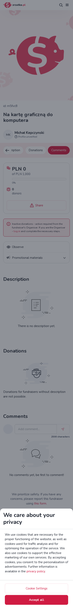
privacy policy (36, 571)
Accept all (36, 600)
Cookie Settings (36, 588)
